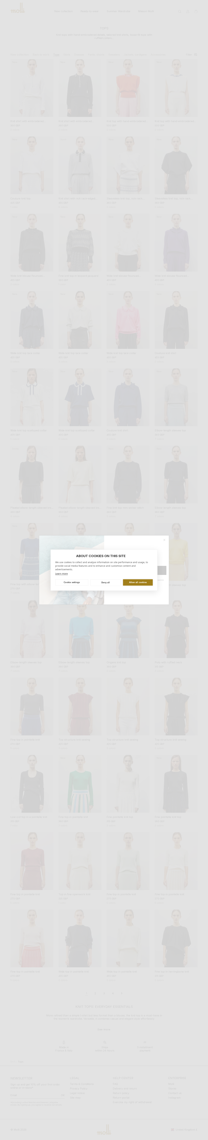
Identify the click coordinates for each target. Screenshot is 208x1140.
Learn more (61, 573)
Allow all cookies (138, 582)
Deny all (105, 582)
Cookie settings (72, 582)
